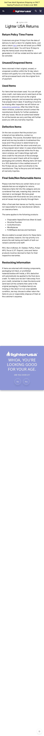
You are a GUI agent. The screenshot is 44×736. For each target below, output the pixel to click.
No (18, 381)
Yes (26, 381)
